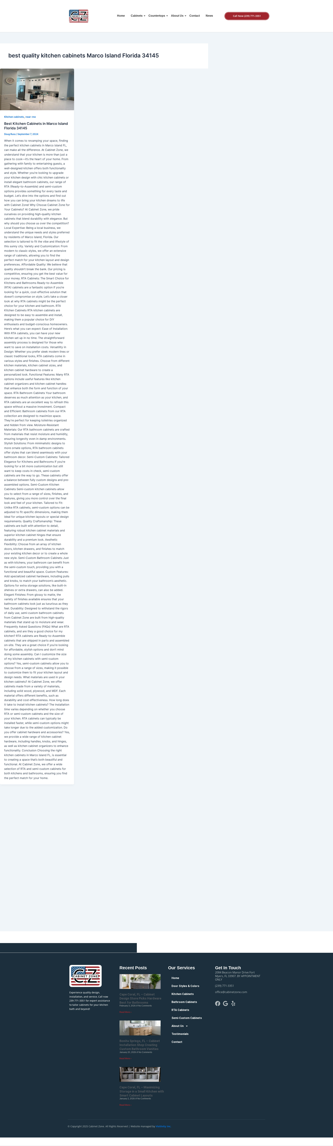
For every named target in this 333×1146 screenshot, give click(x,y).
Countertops (156, 15)
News (209, 15)
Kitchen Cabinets (183, 994)
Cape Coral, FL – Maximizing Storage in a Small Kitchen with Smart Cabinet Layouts (141, 1091)
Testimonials (180, 1034)
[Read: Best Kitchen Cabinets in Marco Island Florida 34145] (37, 89)
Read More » (125, 1012)
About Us (177, 15)
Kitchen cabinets (14, 116)
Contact (194, 15)
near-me (30, 116)
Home (121, 15)
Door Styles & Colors (185, 986)
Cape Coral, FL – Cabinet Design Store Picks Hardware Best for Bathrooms (140, 998)
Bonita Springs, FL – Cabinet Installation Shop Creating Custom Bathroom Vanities (139, 1045)
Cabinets (137, 15)
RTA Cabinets (180, 1010)
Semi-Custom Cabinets (187, 1018)
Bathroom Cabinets (184, 1002)
